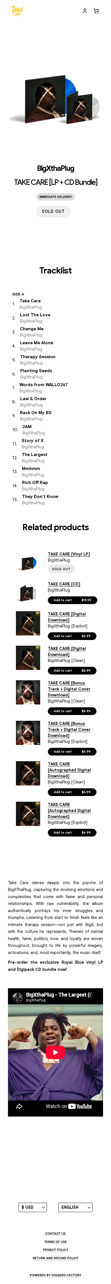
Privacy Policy (55, 1250)
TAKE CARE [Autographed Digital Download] (69, 770)
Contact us (55, 1234)
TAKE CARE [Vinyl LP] (69, 554)
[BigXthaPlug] (17, 11)
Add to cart (72, 600)
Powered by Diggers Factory (55, 1275)
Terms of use (55, 1242)
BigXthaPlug (55, 168)
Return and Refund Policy (56, 1258)
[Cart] (96, 11)
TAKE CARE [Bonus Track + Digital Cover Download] (69, 689)
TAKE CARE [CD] (64, 584)
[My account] (85, 11)
